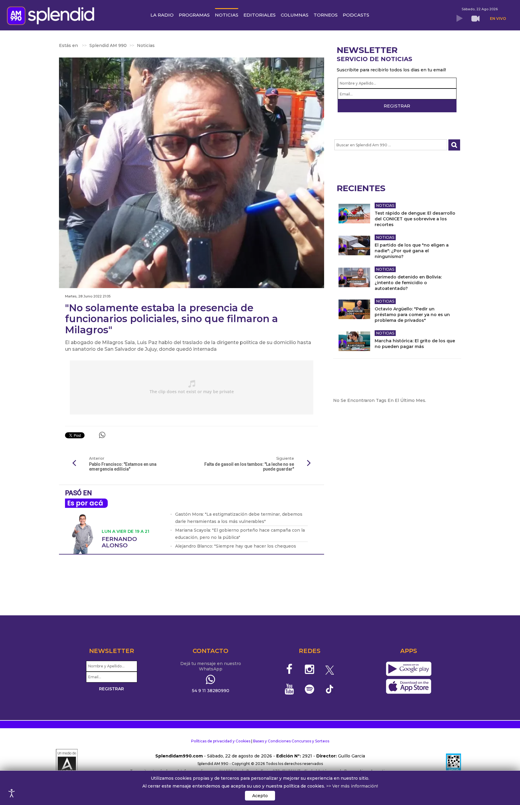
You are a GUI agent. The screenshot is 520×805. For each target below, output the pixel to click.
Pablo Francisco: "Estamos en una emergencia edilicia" (122, 466)
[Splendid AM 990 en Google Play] (408, 669)
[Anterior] (74, 463)
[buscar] (454, 145)
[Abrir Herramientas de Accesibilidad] (12, 793)
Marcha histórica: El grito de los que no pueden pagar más (415, 343)
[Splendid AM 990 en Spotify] (309, 689)
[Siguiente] (309, 463)
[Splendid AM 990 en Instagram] (309, 669)
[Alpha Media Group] (67, 764)
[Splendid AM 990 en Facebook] (289, 669)
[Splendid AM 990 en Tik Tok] (329, 689)
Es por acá (85, 503)
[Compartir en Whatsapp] (102, 435)
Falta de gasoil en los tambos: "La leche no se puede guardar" (249, 466)
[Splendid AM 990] (52, 15)
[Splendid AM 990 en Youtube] (289, 689)
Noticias (385, 205)
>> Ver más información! (352, 786)
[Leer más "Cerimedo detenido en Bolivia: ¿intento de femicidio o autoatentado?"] (354, 277)
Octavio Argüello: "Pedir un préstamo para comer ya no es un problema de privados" (412, 314)
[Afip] (453, 764)
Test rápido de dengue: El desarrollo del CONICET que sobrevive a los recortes (415, 218)
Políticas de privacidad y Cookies (220, 741)
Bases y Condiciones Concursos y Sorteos (291, 741)
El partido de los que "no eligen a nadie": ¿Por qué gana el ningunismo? (412, 250)
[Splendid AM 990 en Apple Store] (408, 686)
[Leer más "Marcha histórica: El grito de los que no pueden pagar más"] (354, 341)
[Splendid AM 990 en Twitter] (329, 669)
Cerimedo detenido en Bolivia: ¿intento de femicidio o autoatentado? (408, 282)
